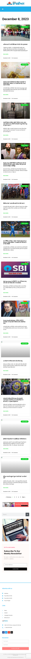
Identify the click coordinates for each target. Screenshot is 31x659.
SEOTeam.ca (21, 657)
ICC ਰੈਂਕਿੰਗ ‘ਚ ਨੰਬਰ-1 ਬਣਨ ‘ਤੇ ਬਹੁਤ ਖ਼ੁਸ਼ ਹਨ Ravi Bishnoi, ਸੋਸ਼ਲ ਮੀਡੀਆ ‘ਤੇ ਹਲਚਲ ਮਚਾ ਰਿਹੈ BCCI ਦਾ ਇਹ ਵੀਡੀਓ (15, 242)
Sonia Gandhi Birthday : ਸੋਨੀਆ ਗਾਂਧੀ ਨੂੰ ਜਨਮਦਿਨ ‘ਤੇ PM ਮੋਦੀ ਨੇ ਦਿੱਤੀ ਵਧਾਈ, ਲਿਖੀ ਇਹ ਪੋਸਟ (14, 322)
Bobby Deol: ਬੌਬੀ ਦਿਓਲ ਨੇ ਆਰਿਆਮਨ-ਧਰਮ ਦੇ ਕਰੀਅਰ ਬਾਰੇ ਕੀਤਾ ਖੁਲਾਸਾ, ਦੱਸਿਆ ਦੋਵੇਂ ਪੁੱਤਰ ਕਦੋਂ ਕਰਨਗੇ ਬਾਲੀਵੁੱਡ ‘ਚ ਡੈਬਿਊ (14, 164)
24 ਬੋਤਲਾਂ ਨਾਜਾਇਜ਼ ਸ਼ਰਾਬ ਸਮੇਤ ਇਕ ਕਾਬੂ (12, 361)
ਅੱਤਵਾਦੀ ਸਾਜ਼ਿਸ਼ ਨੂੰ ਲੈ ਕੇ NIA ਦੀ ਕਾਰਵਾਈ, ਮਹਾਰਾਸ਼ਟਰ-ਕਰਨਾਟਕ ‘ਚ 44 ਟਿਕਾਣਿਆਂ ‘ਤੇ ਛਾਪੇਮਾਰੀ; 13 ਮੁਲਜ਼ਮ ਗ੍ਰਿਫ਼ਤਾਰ (13, 400)
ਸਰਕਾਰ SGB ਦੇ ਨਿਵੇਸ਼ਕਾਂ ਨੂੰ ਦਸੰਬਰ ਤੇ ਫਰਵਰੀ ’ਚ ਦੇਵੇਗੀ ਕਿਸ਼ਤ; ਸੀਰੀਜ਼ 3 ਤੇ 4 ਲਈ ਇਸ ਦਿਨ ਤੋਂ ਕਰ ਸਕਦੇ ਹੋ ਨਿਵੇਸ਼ (14, 83)
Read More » (6, 54)
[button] (2, 9)
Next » (23, 497)
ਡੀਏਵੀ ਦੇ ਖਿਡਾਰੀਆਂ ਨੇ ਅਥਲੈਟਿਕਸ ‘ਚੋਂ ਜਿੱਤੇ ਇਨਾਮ (14, 439)
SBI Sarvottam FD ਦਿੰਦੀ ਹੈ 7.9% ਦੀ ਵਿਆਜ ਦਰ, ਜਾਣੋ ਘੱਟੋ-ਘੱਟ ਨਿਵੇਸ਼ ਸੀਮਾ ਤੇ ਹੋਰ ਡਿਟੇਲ (15, 282)
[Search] (27, 514)
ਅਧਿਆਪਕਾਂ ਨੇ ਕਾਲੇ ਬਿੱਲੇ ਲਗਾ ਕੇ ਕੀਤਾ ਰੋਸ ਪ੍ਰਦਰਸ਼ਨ (15, 44)
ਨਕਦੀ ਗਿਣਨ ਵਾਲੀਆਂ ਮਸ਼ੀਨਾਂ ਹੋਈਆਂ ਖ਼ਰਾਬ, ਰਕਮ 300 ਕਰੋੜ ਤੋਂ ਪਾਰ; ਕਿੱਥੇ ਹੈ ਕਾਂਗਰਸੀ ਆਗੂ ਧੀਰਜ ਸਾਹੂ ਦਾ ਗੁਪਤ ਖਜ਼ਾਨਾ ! (15, 124)
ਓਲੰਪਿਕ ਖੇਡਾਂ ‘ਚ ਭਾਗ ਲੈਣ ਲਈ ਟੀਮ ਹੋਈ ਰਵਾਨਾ (14, 203)
